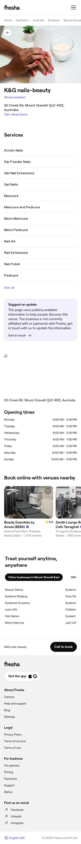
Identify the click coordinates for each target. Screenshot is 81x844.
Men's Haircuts (14, 622)
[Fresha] (12, 7)
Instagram (17, 823)
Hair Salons (12, 616)
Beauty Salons (14, 589)
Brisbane (54, 20)
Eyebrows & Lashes (17, 602)
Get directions (15, 114)
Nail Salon (22, 20)
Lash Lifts (11, 609)
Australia (38, 20)
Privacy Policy (13, 734)
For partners (12, 765)
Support (9, 785)
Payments (10, 778)
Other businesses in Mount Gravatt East (33, 577)
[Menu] (73, 7)
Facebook (17, 809)
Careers (9, 697)
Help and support (15, 703)
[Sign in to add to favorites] (48, 491)
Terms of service (15, 741)
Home (8, 20)
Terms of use (12, 747)
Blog (7, 710)
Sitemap (9, 716)
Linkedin (16, 816)
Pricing (8, 772)
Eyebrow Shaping (16, 596)
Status (8, 792)
